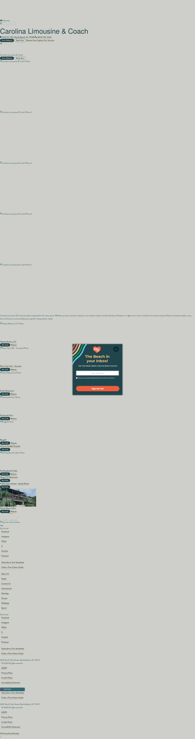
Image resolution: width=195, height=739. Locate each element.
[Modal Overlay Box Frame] (97, 369)
